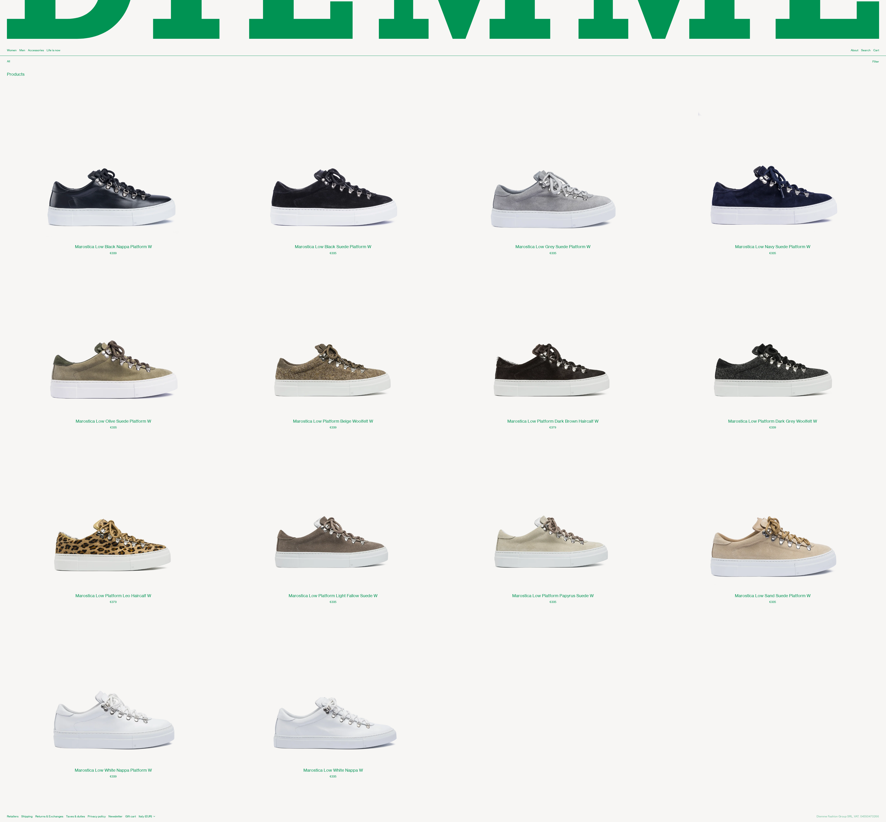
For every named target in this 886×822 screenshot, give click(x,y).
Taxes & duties (75, 816)
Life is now (53, 50)
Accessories (36, 50)
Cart (876, 50)
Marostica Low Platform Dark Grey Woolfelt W (772, 421)
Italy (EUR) (145, 816)
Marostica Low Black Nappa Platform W (113, 246)
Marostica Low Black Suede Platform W (333, 246)
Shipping (27, 816)
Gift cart (130, 816)
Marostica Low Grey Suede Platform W (552, 246)
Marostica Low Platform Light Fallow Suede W (333, 595)
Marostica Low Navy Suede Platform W (772, 246)
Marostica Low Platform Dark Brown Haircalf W (553, 421)
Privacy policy (97, 816)
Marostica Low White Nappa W (333, 770)
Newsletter (115, 816)
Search (866, 50)
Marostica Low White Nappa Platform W (113, 770)
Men (22, 50)
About (854, 50)
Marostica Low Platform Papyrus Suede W (553, 595)
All (8, 61)
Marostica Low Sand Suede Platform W (773, 595)
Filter (875, 61)
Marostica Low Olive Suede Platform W (113, 421)
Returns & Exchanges (49, 816)
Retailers (12, 816)
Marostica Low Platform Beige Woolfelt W (333, 421)
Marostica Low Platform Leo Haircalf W (113, 595)
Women (12, 50)
